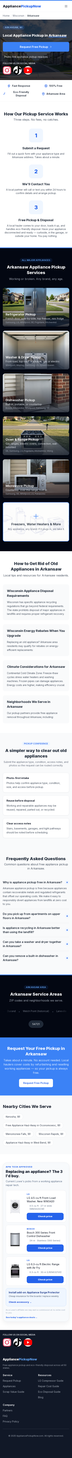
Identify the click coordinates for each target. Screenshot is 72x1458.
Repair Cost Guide (48, 1386)
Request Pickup (12, 1380)
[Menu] (66, 6)
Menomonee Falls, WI (18, 1133)
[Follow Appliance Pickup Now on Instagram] (7, 70)
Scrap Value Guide (13, 1391)
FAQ (5, 1415)
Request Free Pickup (34, 47)
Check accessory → (20, 1302)
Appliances (9, 1386)
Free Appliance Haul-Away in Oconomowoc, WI (33, 1125)
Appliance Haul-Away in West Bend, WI (28, 1142)
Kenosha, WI (13, 1116)
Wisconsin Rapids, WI (51, 1133)
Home (6, 15)
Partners (7, 1410)
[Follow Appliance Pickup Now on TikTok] (17, 70)
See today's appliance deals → (21, 1317)
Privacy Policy (11, 1421)
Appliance (22, 6)
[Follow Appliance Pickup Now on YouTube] (28, 70)
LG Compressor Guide (50, 1380)
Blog (40, 1397)
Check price (45, 1216)
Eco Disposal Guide (49, 1391)
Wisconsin (18, 15)
